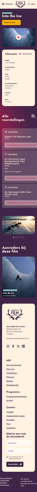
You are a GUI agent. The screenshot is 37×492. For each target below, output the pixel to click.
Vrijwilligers (11, 373)
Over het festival (13, 365)
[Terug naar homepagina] (20, 4)
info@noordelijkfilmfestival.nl (17, 338)
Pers (8, 424)
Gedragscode (12, 385)
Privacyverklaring (6, 478)
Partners (10, 377)
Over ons (10, 369)
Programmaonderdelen (16, 396)
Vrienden (10, 420)
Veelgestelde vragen (15, 416)
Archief (9, 400)
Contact (9, 412)
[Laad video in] (18, 37)
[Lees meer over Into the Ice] (18, 277)
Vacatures (10, 428)
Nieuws (9, 381)
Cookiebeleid (4, 480)
